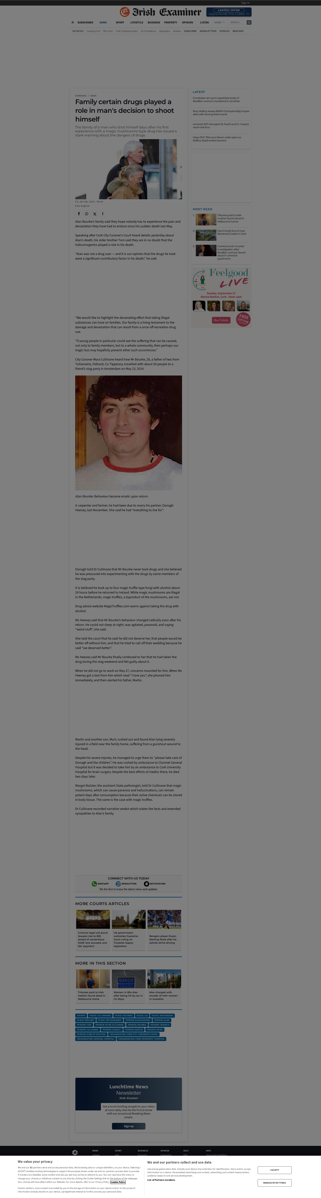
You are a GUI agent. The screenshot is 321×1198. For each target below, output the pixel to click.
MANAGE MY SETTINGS (274, 1182)
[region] (160, 1177)
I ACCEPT (274, 1170)
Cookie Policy (118, 1182)
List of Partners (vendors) (161, 1180)
